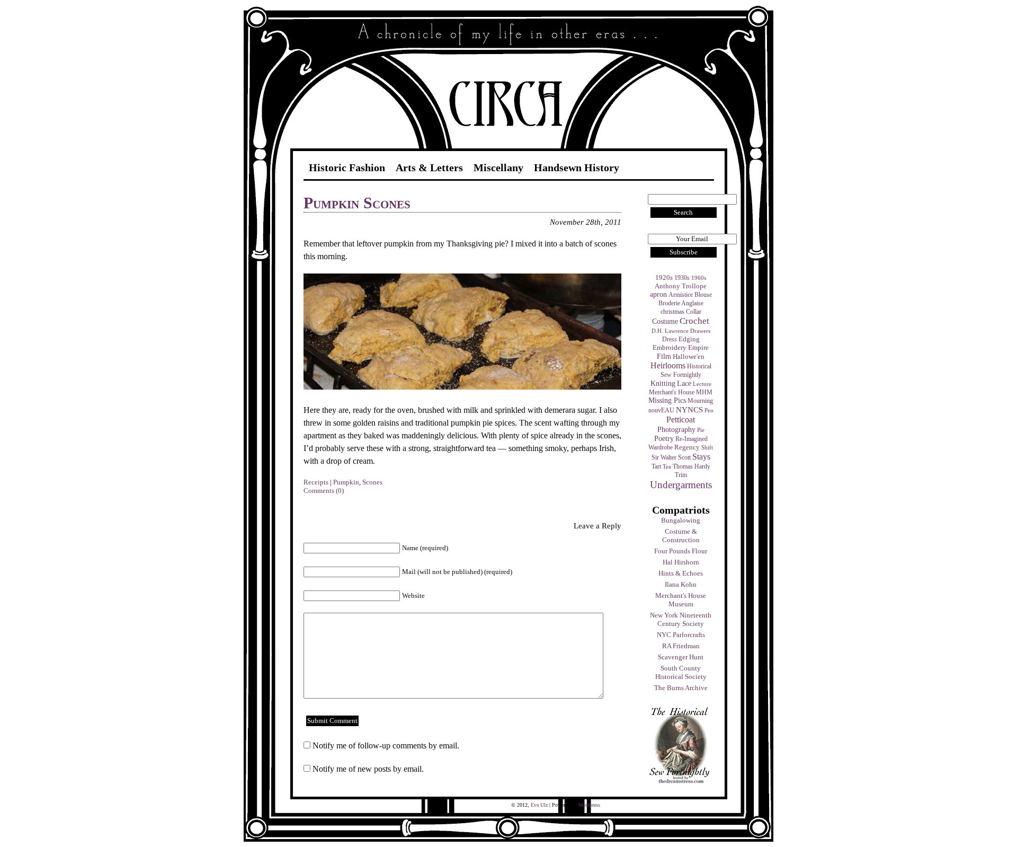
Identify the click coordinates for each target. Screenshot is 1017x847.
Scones (372, 482)
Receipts (316, 482)
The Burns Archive (681, 688)
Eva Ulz (539, 805)
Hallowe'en (688, 356)
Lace (684, 383)
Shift (707, 448)
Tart (656, 466)
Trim (681, 475)
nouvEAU (661, 410)
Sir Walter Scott (671, 457)
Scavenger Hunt (680, 657)
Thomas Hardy (691, 466)
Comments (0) (324, 491)
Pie (700, 430)
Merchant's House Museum (680, 600)
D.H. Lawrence (670, 331)
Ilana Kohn (681, 584)
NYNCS (689, 409)
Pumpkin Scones (357, 202)
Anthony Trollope (681, 286)
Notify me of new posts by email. (368, 768)
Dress (669, 339)
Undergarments (681, 484)
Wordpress (589, 805)
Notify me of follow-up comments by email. (386, 745)
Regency (687, 447)
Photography (676, 429)
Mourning (700, 401)
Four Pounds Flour (680, 551)
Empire (698, 347)
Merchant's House (671, 392)
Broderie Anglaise (680, 303)
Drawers (700, 331)
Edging (689, 339)
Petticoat (680, 419)
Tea (667, 467)
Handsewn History (576, 167)
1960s (698, 278)
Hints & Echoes (680, 573)
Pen (708, 410)
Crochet (694, 321)
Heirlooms (667, 365)
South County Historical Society (681, 672)
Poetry (664, 438)
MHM (704, 392)
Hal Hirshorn (681, 562)
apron (658, 294)
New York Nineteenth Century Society (680, 619)
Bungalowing (680, 520)
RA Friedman (681, 646)
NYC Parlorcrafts (681, 635)
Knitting (662, 383)
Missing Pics (667, 400)
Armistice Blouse (690, 294)
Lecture (702, 384)
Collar (693, 311)
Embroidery (669, 347)
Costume (665, 321)
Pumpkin (346, 482)
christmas (672, 311)
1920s (664, 277)
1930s (682, 277)
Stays (701, 457)
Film (664, 356)
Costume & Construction (681, 535)
